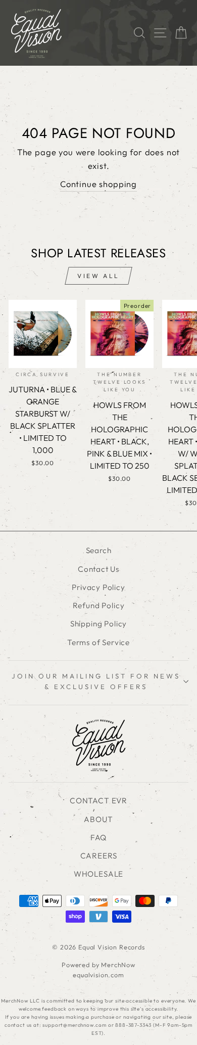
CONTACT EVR (98, 800)
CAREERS (98, 855)
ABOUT (98, 819)
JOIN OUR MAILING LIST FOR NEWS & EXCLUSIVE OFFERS (96, 681)
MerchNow (118, 965)
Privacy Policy (98, 587)
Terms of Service (98, 642)
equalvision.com (98, 975)
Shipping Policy (98, 623)
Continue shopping (98, 183)
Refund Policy (99, 605)
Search (99, 550)
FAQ (98, 837)
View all (98, 276)
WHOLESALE (98, 874)
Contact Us (98, 569)
